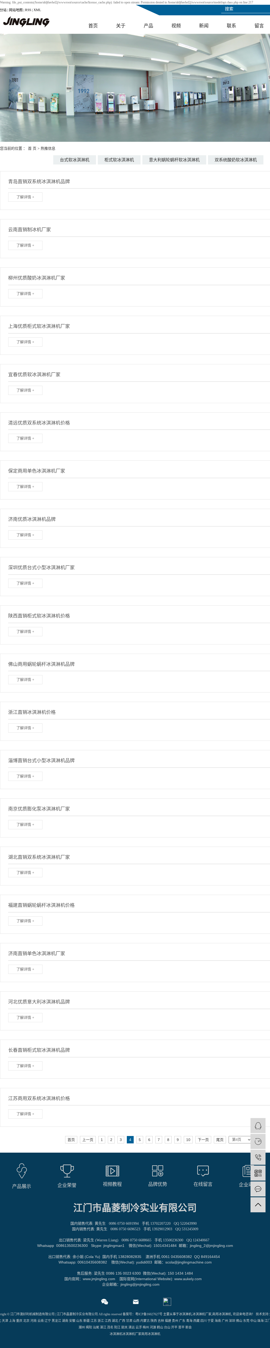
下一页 (203, 1140)
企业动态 (248, 1184)
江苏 (93, 1321)
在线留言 (203, 1184)
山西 (136, 1321)
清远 (131, 1327)
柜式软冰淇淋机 (119, 160)
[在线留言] (258, 1188)
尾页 (220, 1140)
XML (37, 10)
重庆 (19, 1321)
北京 (26, 1321)
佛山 (239, 1321)
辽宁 (48, 1321)
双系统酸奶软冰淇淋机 (236, 160)
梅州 (146, 1327)
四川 (203, 1321)
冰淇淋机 (185, 1314)
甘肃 (129, 1321)
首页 (93, 26)
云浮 (139, 1327)
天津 (5, 1321)
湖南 (65, 1321)
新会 (188, 1327)
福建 (168, 1321)
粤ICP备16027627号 (148, 1314)
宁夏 (211, 1321)
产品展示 (21, 1186)
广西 (122, 1321)
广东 (182, 1321)
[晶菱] (258, 1141)
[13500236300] (258, 1157)
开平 (174, 1327)
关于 (121, 26)
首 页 (32, 148)
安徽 (72, 1321)
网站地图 (16, 10)
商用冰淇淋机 (221, 1314)
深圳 (232, 1321)
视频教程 (112, 1184)
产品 (148, 26)
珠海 (260, 1321)
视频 (176, 26)
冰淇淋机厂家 (201, 1314)
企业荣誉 (66, 1185)
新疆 (86, 1321)
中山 (253, 1321)
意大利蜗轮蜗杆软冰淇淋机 (174, 160)
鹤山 (160, 1327)
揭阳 (89, 1327)
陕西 (154, 1321)
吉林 (161, 1321)
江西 (108, 1321)
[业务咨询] (258, 1125)
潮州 (82, 1327)
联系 (231, 26)
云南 (40, 1321)
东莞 (246, 1321)
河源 (153, 1327)
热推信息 (48, 148)
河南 (33, 1321)
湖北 (115, 1321)
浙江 (101, 1321)
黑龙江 (56, 1321)
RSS (28, 10)
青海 (189, 1321)
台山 (167, 1327)
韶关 (124, 1327)
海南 (218, 1321)
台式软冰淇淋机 (74, 160)
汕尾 (96, 1327)
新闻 (204, 26)
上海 (12, 1321)
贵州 (175, 1321)
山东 (79, 1321)
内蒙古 (145, 1321)
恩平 (181, 1327)
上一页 (87, 1140)
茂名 (110, 1327)
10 (188, 1140)
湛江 (103, 1327)
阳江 (117, 1327)
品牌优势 (157, 1184)
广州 (225, 1321)
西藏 (196, 1321)
